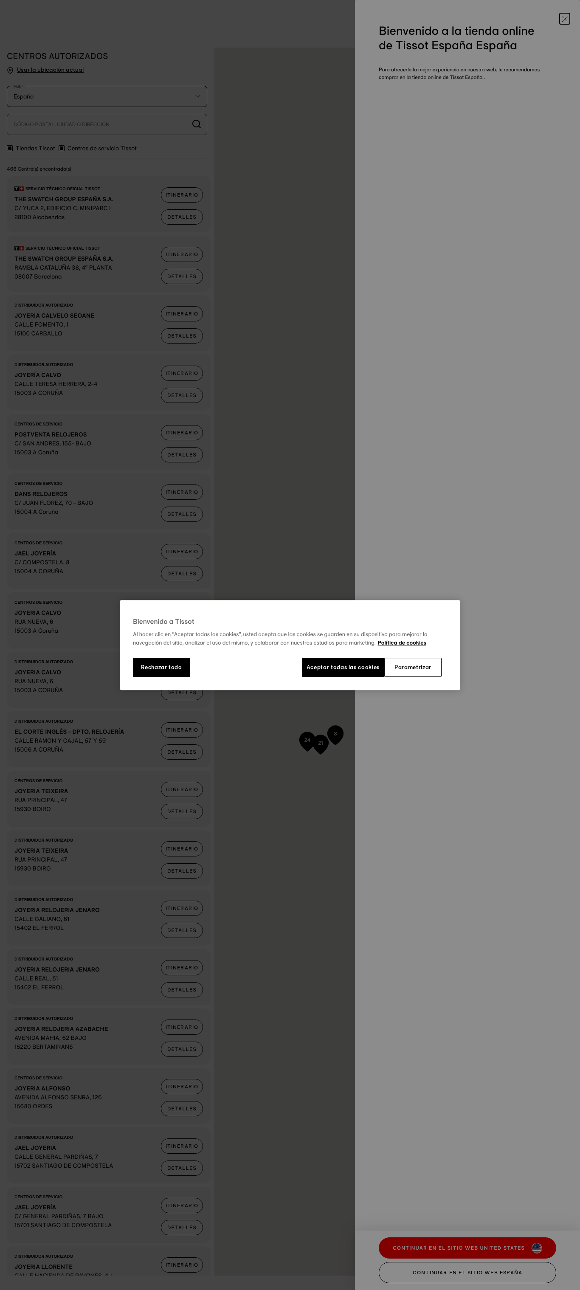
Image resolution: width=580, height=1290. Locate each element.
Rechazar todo (161, 667)
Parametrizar (412, 667)
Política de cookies (402, 643)
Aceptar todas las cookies (343, 667)
